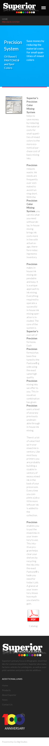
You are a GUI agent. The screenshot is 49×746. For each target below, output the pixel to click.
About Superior (9, 695)
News (5, 699)
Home (5, 19)
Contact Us (7, 704)
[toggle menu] (43, 7)
